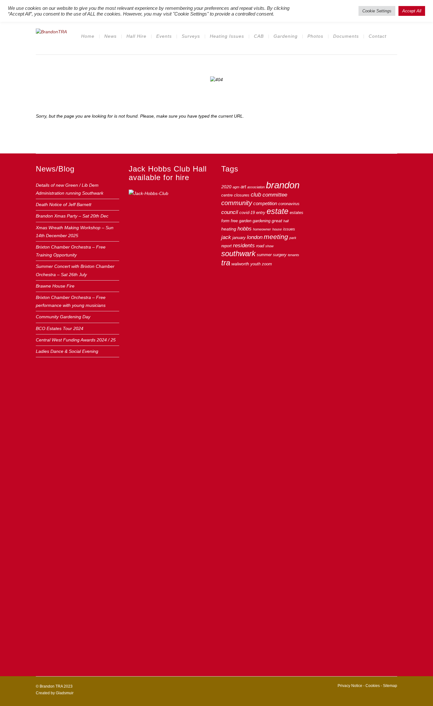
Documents (346, 36)
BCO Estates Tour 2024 (59, 328)
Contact (377, 36)
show (269, 246)
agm (236, 187)
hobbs (244, 228)
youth (255, 264)
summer (264, 255)
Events (164, 36)
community (236, 202)
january (239, 238)
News (110, 36)
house (277, 229)
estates (296, 213)
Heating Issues (227, 36)
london (254, 237)
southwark (238, 253)
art (243, 186)
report (226, 246)
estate (277, 211)
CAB (259, 36)
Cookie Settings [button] (376, 11)
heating (228, 228)
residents (244, 245)
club (256, 194)
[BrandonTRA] (51, 31)
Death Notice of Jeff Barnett (63, 204)
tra (225, 262)
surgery (280, 255)
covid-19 (247, 213)
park (292, 238)
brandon (283, 185)
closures (241, 195)
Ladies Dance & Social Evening (67, 351)
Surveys (191, 36)
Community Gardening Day (63, 316)
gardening (261, 221)
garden (245, 221)
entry (260, 213)
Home (87, 36)
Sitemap (390, 685)
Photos (315, 36)
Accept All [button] (411, 11)
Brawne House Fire (55, 285)
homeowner (262, 229)
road (260, 246)
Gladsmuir (65, 693)
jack (226, 237)
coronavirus (289, 204)
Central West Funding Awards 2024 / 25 (76, 339)
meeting (276, 237)
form (225, 221)
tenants (293, 255)
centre (227, 195)
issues (289, 229)
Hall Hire (136, 36)
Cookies (372, 685)
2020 (226, 186)
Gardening (286, 36)
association (256, 187)
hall (285, 221)
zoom (267, 264)
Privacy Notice (350, 685)
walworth (240, 263)
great (277, 220)
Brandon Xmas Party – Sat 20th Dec (72, 215)
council (229, 212)
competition (265, 203)
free (234, 221)
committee (274, 195)
